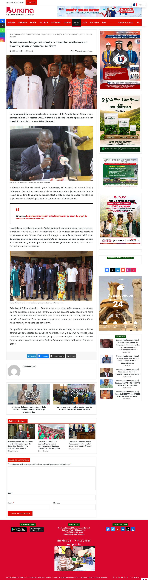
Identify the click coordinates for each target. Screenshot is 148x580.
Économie (55, 23)
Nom (10, 493)
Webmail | (73, 530)
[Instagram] (2, 39)
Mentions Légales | (65, 528)
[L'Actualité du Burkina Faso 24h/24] (20, 11)
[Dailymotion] (133, 531)
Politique (44, 23)
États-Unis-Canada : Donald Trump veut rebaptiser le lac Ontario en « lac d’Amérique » (80, 444)
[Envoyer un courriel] (21, 51)
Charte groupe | (78, 528)
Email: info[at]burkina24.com (73, 534)
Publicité (65, 530)
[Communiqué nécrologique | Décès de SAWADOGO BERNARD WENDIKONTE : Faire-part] (106, 383)
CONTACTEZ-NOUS (125, 23)
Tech (84, 23)
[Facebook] (2, 21)
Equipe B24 (81, 530)
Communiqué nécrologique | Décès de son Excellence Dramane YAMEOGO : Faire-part (127, 371)
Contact (87, 528)
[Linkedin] (2, 34)
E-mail (11, 503)
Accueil (11, 23)
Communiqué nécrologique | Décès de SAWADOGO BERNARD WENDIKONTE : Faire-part (127, 382)
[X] (2, 25)
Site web (56, 503)
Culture (94, 23)
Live (104, 23)
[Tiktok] (128, 531)
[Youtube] (118, 531)
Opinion (67, 23)
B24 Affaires (135, 577)
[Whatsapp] (2, 30)
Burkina (22, 23)
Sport (76, 23)
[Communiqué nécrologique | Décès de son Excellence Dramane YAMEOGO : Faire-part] (106, 372)
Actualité (21, 34)
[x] (113, 531)
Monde (33, 23)
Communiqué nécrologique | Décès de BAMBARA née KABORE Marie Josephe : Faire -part (127, 394)
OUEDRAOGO (16, 51)
